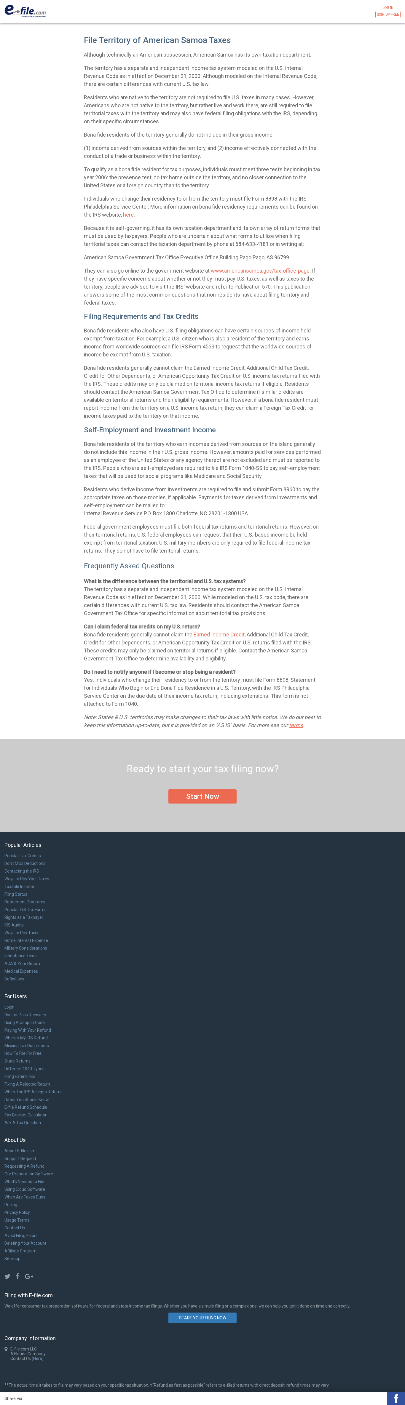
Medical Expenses (21, 971)
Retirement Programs (24, 902)
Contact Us (14, 1227)
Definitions (14, 979)
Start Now (202, 796)
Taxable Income (19, 886)
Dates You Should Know (26, 1099)
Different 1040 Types (24, 1068)
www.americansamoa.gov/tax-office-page (260, 271)
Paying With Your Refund (27, 1030)
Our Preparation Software (28, 1174)
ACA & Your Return (22, 963)
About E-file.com (20, 1150)
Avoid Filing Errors (21, 1235)
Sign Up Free (388, 14)
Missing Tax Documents (26, 1045)
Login (9, 1007)
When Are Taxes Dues (24, 1197)
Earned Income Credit (219, 634)
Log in (387, 8)
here (128, 215)
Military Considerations (25, 948)
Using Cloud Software (24, 1189)
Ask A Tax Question (22, 1122)
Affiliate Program (20, 1251)
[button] (396, 1398)
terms (296, 725)
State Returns (17, 1061)
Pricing (10, 1204)
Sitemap (12, 1258)
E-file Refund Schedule (25, 1107)
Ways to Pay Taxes (21, 932)
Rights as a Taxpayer (23, 917)
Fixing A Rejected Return (27, 1084)
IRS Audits (14, 925)
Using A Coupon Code (24, 1022)
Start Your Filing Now (202, 1318)
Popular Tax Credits (22, 855)
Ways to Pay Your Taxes (26, 878)
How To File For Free (23, 1053)
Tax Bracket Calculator (25, 1115)
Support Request (20, 1158)
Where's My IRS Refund (26, 1038)
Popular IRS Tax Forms (25, 909)
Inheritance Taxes (21, 955)
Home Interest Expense (26, 940)
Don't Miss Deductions (24, 863)
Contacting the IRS (21, 871)
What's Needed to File (24, 1181)
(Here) (37, 1358)
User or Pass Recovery (25, 1014)
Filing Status (15, 894)
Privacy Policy (17, 1212)
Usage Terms (16, 1220)
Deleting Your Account (25, 1243)
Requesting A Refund (24, 1166)
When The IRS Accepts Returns (33, 1091)
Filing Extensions (19, 1076)
